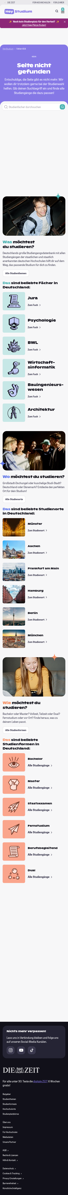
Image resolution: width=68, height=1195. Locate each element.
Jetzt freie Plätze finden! (34, 25)
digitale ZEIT (40, 1081)
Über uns (7, 1122)
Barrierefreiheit (10, 1183)
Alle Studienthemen (15, 273)
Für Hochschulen (41, 2)
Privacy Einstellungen (12, 1178)
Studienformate (10, 1104)
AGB (5, 1150)
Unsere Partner (9, 1142)
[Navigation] (62, 11)
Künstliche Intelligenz (12, 1188)
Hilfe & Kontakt (9, 1160)
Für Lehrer (58, 2)
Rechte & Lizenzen (10, 1155)
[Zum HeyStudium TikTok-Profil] (32, 1050)
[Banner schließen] (65, 22)
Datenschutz (8, 1168)
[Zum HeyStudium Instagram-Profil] (11, 1050)
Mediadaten (8, 1137)
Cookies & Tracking (11, 1173)
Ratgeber (7, 1094)
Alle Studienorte (14, 499)
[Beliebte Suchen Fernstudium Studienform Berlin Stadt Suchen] (34, 106)
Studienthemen (9, 1099)
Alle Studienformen (15, 730)
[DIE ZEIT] (5, 2)
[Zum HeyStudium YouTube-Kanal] (21, 1050)
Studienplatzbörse (11, 1114)
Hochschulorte (9, 1109)
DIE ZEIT (11, 2)
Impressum (8, 1127)
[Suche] (56, 11)
